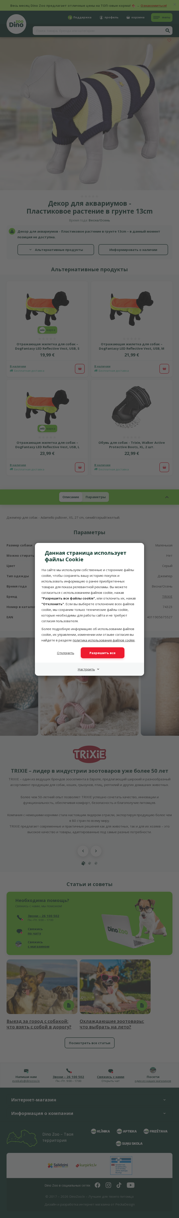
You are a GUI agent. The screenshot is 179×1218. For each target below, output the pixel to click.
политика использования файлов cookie (104, 640)
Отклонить (65, 653)
